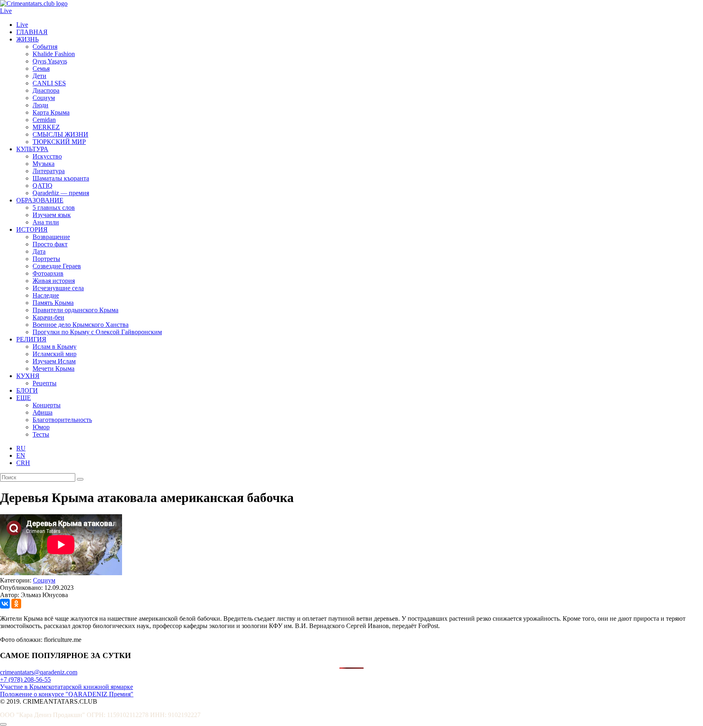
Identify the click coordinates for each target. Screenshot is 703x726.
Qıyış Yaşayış (50, 61)
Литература (49, 170)
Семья (41, 68)
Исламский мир (54, 353)
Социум (44, 97)
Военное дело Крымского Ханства (81, 324)
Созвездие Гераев (57, 266)
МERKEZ (46, 127)
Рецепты (45, 383)
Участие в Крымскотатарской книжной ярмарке (66, 686)
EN (20, 455)
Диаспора (46, 90)
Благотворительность (62, 419)
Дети (39, 75)
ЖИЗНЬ (27, 39)
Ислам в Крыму (54, 346)
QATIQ (42, 185)
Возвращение (51, 236)
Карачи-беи (48, 317)
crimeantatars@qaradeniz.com (38, 672)
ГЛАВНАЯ (32, 31)
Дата (39, 251)
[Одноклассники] (16, 604)
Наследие (46, 295)
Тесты (41, 434)
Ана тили (46, 222)
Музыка (44, 163)
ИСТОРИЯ (32, 229)
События (45, 46)
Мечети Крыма (53, 368)
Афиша (42, 412)
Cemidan (44, 119)
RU (21, 448)
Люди (40, 105)
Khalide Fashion (54, 53)
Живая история (54, 280)
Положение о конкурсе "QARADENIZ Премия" (66, 694)
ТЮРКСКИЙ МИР (59, 141)
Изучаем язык (52, 214)
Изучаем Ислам (54, 361)
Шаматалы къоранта (61, 178)
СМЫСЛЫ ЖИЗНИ (60, 134)
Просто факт (50, 244)
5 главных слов (54, 207)
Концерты (47, 405)
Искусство (47, 156)
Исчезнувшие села (58, 288)
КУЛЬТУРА (32, 149)
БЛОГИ (27, 390)
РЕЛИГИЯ (31, 339)
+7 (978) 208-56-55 (25, 679)
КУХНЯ (27, 375)
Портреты (46, 258)
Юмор (41, 427)
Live (6, 10)
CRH (23, 462)
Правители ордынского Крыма (75, 309)
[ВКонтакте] (5, 604)
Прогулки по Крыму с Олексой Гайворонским (97, 331)
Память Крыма (53, 302)
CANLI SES (49, 83)
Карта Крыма (51, 112)
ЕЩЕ (23, 397)
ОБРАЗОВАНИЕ (39, 200)
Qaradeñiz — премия (61, 192)
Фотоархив (48, 273)
